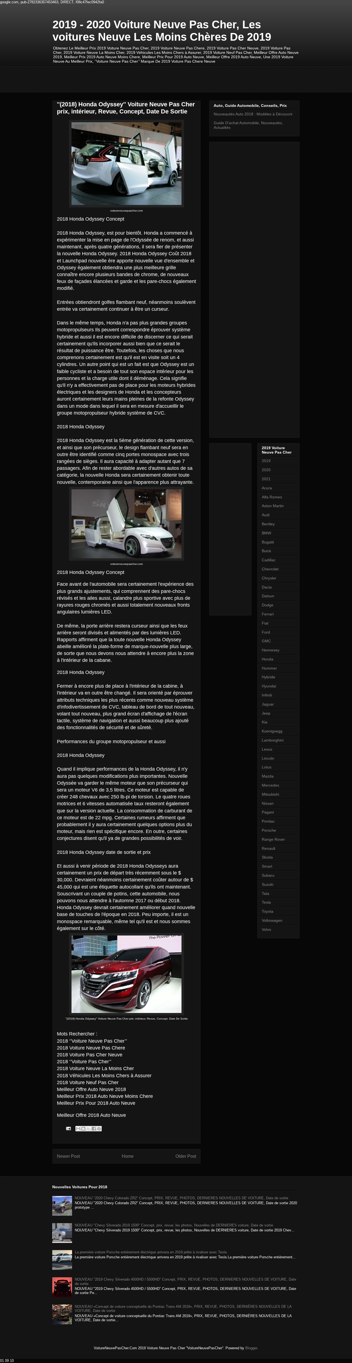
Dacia (267, 587)
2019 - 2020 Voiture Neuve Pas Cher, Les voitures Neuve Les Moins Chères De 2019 (162, 30)
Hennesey (270, 650)
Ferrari (268, 614)
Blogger (251, 1348)
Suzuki (267, 884)
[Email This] (78, 1128)
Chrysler (269, 578)
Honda (267, 659)
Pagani (268, 812)
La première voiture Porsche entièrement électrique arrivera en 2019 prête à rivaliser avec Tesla (151, 1252)
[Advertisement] (153, 78)
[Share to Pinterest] (99, 1128)
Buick (266, 551)
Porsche (269, 830)
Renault (268, 848)
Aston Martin (273, 506)
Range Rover (273, 839)
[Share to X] (88, 1128)
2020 (266, 470)
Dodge (267, 605)
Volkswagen (272, 920)
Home (128, 1156)
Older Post (185, 1156)
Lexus (267, 749)
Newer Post (68, 1156)
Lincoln (268, 758)
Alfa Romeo (272, 497)
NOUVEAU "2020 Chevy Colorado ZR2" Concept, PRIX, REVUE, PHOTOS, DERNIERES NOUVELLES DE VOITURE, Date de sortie (181, 1198)
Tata (265, 893)
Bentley (268, 524)
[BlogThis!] (83, 1128)
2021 (266, 479)
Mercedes (270, 785)
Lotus (266, 767)
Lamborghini (273, 740)
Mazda (268, 776)
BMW (266, 533)
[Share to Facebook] (94, 1128)
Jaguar (268, 704)
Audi (266, 515)
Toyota (267, 911)
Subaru (268, 875)
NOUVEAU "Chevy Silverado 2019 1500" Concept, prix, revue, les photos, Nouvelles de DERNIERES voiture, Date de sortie (174, 1225)
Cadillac (269, 560)
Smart (267, 866)
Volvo (266, 929)
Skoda (267, 857)
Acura (267, 488)
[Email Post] (68, 1128)
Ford (266, 632)
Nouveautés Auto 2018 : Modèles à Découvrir (253, 114)
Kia (264, 722)
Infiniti (267, 695)
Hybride (268, 677)
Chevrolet (270, 569)
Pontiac (268, 821)
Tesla (266, 902)
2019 (266, 461)
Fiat (265, 623)
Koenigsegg (272, 731)
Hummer (269, 668)
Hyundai (269, 686)
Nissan (268, 803)
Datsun (268, 596)
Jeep (266, 713)
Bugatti (268, 542)
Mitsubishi (270, 794)
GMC (266, 641)
